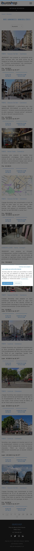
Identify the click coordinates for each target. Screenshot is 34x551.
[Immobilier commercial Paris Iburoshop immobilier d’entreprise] (9, 4)
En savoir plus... (24, 278)
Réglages (18, 283)
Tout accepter (7, 283)
